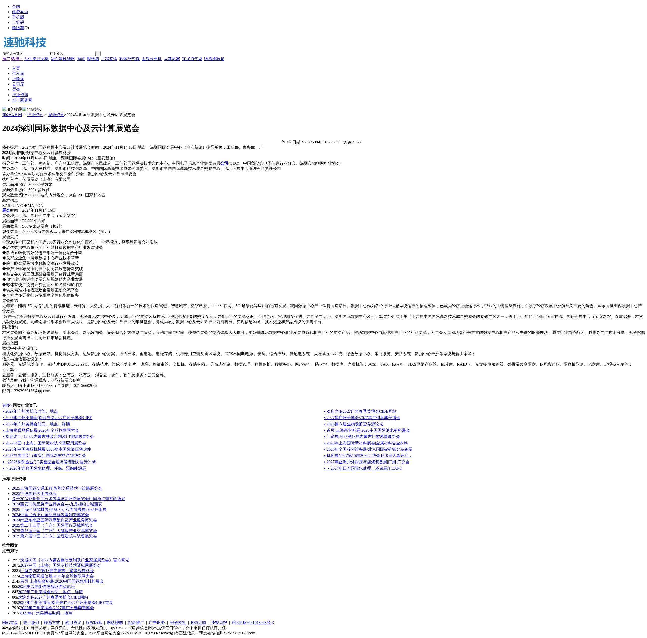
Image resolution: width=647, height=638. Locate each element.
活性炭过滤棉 (36, 59)
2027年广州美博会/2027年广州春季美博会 (57, 608)
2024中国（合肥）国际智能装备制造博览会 (50, 515)
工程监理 (109, 59)
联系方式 (52, 622)
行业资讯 (35, 115)
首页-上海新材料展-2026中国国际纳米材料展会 (62, 581)
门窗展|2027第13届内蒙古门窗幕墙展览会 (57, 570)
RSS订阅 (198, 622)
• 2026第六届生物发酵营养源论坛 (353, 424)
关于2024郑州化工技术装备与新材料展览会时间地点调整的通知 (68, 499)
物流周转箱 (214, 59)
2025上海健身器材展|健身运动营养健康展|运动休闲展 (59, 509)
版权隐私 (94, 622)
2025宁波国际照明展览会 (34, 493)
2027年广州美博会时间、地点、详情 (50, 592)
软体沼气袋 (129, 59)
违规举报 (219, 622)
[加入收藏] (12, 109)
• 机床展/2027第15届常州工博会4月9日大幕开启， (368, 455)
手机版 (18, 17)
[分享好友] (32, 109)
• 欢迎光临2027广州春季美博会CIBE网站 (360, 411)
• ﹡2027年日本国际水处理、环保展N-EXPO (363, 468)
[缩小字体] (289, 141)
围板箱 (93, 59)
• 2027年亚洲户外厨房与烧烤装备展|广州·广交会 (366, 462)
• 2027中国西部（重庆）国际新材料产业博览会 (44, 455)
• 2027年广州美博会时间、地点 (30, 411)
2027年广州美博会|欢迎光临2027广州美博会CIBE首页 (65, 602)
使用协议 (73, 622)
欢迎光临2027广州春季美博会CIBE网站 (53, 597)
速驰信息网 (12, 115)
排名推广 (136, 622)
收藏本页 (20, 12)
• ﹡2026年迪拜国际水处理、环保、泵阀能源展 (44, 468)
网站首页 (10, 622)
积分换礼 (178, 622)
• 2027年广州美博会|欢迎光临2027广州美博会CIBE (47, 417)
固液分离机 (152, 59)
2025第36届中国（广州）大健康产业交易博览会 (54, 531)
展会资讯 (56, 115)
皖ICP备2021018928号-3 (253, 622)
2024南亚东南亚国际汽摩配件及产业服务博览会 (54, 520)
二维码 (18, 22)
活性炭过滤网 (63, 59)
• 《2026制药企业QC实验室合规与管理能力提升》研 (49, 462)
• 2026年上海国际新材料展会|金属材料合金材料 (366, 443)
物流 (81, 59)
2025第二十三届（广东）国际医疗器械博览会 (52, 525)
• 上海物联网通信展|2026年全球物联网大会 (41, 430)
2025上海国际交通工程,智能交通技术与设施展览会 (57, 488)
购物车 (18, 28)
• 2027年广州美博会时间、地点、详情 (36, 424)
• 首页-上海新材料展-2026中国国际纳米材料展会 (367, 430)
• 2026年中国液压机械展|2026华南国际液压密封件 (47, 449)
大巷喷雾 (172, 59)
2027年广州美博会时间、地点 (46, 613)
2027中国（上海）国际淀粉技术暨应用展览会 (60, 565)
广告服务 (157, 622)
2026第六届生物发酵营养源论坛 (46, 586)
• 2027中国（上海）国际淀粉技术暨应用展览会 (44, 443)
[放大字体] (283, 141)
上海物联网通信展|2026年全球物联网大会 (57, 576)
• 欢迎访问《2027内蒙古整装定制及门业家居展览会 (48, 436)
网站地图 (115, 622)
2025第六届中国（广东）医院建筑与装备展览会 (54, 536)
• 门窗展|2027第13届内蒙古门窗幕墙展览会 (362, 436)
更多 (7, 405)
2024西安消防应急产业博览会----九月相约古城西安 (57, 504)
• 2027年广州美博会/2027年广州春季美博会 (362, 417)
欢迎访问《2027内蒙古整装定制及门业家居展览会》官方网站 (74, 560)
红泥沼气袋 (192, 59)
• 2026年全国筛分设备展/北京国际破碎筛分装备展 (368, 449)
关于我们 (31, 622)
